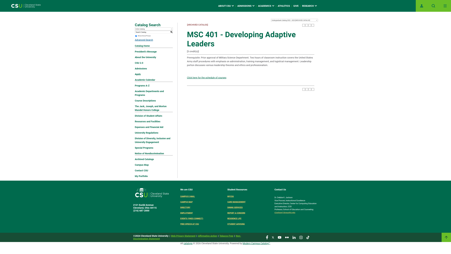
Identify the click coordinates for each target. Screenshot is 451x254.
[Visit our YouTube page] (279, 237)
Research (308, 5)
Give (296, 5)
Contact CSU (141, 170)
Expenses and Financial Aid (149, 127)
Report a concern (236, 213)
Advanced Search (144, 39)
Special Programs (144, 147)
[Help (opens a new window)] (312, 25)
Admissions (244, 5)
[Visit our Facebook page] (267, 237)
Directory (185, 207)
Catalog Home (142, 45)
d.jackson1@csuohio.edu (284, 212)
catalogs (188, 243)
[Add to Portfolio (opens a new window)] (303, 25)
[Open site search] (433, 6)
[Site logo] (26, 6)
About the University (145, 57)
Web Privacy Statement (183, 235)
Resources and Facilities (147, 121)
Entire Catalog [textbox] (140, 29)
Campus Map (142, 164)
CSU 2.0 (139, 63)
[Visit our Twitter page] (273, 237)
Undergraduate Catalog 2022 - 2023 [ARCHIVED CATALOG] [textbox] (291, 20)
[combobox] (294, 20)
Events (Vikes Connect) (191, 218)
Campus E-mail (187, 196)
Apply (138, 74)
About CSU (224, 5)
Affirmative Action (207, 235)
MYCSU (230, 196)
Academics (264, 5)
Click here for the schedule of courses (206, 77)
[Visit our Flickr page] (287, 237)
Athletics (284, 5)
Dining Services (235, 207)
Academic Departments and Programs (149, 93)
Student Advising (236, 224)
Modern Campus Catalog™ (256, 243)
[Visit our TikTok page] (307, 237)
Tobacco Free (226, 235)
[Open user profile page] (422, 6)
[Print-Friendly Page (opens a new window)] (309, 25)
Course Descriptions (145, 100)
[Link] (446, 237)
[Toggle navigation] (445, 6)
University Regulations (146, 132)
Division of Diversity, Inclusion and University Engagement (152, 140)
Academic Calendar (145, 79)
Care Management (236, 202)
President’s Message (146, 51)
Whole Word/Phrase (144, 36)
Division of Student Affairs (148, 115)
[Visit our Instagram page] (301, 237)
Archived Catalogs (144, 159)
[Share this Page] (306, 25)
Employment (186, 213)
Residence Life (234, 218)
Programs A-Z (142, 85)
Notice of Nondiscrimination (149, 153)
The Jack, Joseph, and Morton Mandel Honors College (151, 108)
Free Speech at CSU (189, 224)
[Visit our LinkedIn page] (294, 237)
